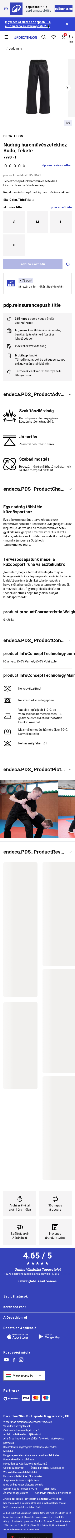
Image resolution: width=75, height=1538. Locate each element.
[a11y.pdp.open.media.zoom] (38, 88)
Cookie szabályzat (13, 1467)
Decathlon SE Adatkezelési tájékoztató (25, 1463)
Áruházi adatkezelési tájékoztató (22, 1434)
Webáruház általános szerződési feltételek (27, 1422)
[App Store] (20, 1336)
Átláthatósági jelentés (15, 1493)
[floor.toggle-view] (70, 394)
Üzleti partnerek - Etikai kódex (47, 1467)
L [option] (61, 222)
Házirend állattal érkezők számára (22, 1476)
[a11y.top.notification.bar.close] (67, 24)
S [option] (14, 222)
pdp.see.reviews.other (56, 165)
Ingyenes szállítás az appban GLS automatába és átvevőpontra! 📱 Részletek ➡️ (28, 26)
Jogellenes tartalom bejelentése (21, 1480)
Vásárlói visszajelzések (16, 1426)
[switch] (68, 264)
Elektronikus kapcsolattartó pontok (23, 1484)
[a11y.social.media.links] (6, 1360)
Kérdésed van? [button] (14, 1307)
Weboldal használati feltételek (20, 1472)
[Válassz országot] (24, 1376)
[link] (37, 1281)
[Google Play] (52, 1336)
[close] (5, 8)
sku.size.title (12, 207)
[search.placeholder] (44, 37)
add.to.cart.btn (33, 264)
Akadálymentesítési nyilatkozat (53, 1493)
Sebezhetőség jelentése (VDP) (20, 1488)
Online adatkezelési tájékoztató (21, 1430)
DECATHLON (13, 136)
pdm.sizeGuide (61, 207)
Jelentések (50, 1488)
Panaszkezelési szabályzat (19, 1459)
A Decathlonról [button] (15, 1318)
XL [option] (14, 245)
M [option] (37, 222)
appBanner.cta (63, 8)
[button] (67, 87)
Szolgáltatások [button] (15, 1296)
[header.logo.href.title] (25, 37)
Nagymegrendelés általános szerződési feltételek (31, 1455)
